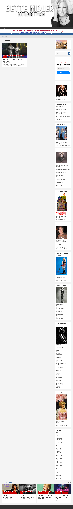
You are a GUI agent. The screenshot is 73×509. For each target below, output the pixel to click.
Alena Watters (58, 344)
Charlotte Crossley (59, 347)
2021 (58, 451)
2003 (58, 477)
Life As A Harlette (59, 367)
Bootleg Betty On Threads (61, 118)
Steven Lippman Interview (61, 245)
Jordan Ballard (58, 361)
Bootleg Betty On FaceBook (61, 112)
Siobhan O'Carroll (59, 383)
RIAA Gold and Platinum (60, 182)
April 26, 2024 (5, 62)
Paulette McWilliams (60, 376)
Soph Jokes (58, 186)
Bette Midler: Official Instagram (62, 98)
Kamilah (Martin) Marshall (61, 363)
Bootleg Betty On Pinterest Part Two (63, 116)
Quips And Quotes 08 (60, 314)
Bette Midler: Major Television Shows (63, 169)
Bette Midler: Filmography (60, 168)
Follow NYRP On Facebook (61, 276)
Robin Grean (58, 379)
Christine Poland (59, 348)
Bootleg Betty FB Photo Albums (62, 109)
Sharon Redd (58, 380)
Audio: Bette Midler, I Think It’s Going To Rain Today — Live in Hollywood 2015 (45, 497)
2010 (58, 467)
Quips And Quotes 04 (60, 308)
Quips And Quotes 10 (60, 317)
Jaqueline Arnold (59, 356)
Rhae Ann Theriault (59, 377)
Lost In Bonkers (59, 244)
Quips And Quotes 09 (60, 315)
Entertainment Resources (61, 178)
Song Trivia (58, 183)
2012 (58, 464)
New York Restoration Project (61, 279)
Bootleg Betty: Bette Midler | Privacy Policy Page (24, 506)
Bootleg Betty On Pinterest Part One (62, 115)
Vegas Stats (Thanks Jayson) (61, 425)
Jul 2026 (58, 435)
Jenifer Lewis (58, 357)
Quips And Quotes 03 (60, 307)
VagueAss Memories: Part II (61, 248)
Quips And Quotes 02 (60, 305)
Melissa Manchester (60, 371)
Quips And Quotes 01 (60, 304)
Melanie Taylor (58, 370)
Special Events (21, 55)
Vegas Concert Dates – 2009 (61, 424)
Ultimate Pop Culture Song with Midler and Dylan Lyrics (27, 496)
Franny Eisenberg (59, 351)
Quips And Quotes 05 (60, 309)
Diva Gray (58, 350)
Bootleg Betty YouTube (60, 143)
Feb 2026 (59, 442)
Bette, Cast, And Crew (60, 421)
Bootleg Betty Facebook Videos (62, 142)
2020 (58, 452)
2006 (58, 472)
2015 (58, 459)
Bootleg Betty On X (59, 119)
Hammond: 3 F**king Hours (61, 241)
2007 (58, 471)
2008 (58, 469)
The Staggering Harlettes (60, 384)
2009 (58, 468)
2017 (58, 456)
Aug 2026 (59, 434)
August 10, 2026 (58, 500)
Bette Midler (14, 55)
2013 (58, 462)
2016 (58, 458)
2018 (58, 455)
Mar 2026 (59, 441)
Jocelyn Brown (59, 360)
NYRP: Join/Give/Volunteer (61, 280)
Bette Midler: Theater (60, 175)
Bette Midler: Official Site (60, 99)
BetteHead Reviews (59, 422)
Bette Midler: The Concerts (61, 172)
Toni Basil (58, 386)
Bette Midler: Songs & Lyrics (61, 171)
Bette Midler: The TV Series (61, 140)
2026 (58, 432)
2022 (58, 449)
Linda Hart (58, 369)
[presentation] (69, 482)
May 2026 (59, 438)
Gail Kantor (58, 353)
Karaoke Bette (58, 217)
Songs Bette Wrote (59, 185)
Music (13, 491)
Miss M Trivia (58, 181)
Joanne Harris (58, 358)
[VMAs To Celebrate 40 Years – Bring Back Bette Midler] (14, 50)
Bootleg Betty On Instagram (61, 113)
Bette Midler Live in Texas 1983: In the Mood (9, 496)
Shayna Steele (58, 381)
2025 (58, 445)
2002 (58, 478)
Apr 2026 (59, 439)
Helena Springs (59, 354)
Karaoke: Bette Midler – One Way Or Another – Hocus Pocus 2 (62, 497)
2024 (58, 446)
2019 (58, 454)
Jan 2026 (59, 444)
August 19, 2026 (5, 498)
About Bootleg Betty (60, 106)
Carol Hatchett (59, 346)
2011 (58, 465)
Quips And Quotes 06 (60, 311)
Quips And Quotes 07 (60, 312)
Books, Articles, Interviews (61, 176)
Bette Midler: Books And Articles (62, 165)
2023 (58, 448)
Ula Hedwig (58, 387)
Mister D (9, 62)
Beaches (42, 491)
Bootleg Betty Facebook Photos (62, 108)
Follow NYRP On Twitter (60, 277)
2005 (58, 474)
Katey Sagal (58, 364)
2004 (58, 475)
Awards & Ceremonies (7, 55)
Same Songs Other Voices (61, 219)
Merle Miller (58, 373)
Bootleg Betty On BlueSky (61, 110)
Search (69, 53)
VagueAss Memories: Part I (61, 247)
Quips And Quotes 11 (60, 318)
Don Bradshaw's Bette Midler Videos (63, 145)
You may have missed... (9, 482)
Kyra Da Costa (58, 366)
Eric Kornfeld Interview (60, 240)
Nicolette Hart (58, 374)
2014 (58, 461)
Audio (4, 491)
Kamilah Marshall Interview (61, 243)
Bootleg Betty (11, 506)
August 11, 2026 (41, 500)
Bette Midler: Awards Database (62, 96)
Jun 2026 (59, 436)
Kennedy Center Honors (60, 179)
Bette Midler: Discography (61, 166)
